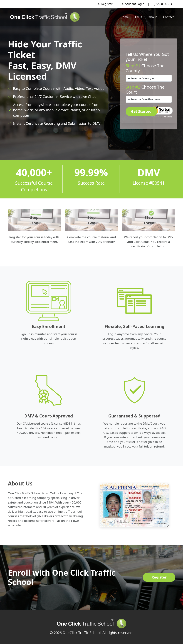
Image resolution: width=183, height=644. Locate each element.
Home (124, 17)
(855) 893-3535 (163, 4)
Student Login (134, 4)
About (153, 17)
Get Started (141, 111)
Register (107, 4)
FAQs (138, 17)
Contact (168, 17)
